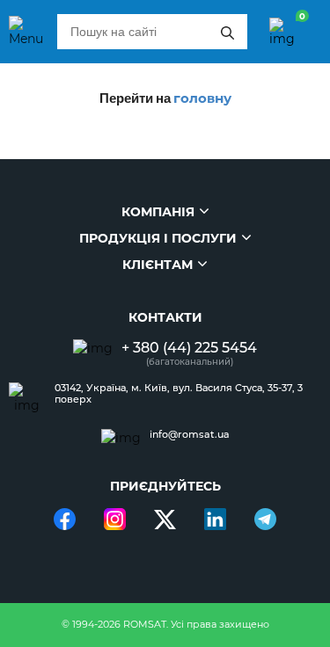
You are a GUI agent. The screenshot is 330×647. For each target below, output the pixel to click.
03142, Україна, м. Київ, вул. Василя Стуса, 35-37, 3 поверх (179, 393)
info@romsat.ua (190, 434)
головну (202, 98)
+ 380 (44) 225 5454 (189, 347)
